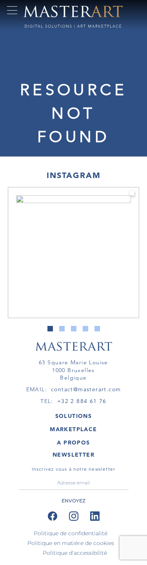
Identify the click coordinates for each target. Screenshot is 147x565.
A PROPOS (73, 442)
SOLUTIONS (73, 415)
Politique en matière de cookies (70, 543)
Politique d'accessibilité (75, 553)
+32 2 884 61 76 (82, 401)
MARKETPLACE (73, 429)
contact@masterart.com (86, 389)
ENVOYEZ (73, 501)
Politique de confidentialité (70, 533)
